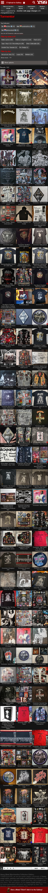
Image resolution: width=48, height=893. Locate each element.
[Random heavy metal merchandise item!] (24, 2)
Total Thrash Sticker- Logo (24, 786)
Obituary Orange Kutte (40, 387)
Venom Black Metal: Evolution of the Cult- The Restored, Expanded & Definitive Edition (8, 725)
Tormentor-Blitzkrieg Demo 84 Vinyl (8, 588)
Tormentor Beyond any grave (8, 528)
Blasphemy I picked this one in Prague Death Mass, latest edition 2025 (39, 265)
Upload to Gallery (14, 3)
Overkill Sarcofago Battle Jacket (8, 825)
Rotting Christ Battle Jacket (24, 345)
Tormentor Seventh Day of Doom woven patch (40, 703)
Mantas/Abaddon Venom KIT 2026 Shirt (8, 264)
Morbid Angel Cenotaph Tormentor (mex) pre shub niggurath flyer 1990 (40, 225)
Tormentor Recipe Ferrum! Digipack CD (40, 86)
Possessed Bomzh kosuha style (24, 444)
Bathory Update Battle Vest (39, 607)
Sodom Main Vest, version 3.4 (24, 684)
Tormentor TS (40, 304)
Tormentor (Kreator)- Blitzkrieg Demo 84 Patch (24, 507)
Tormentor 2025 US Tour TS (39, 407)
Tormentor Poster (8, 167)
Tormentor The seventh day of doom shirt (40, 486)
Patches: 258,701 (20, 7)
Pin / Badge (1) (23, 47)
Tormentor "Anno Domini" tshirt (8, 844)
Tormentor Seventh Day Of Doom (8, 645)
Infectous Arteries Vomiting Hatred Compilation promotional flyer (8, 507)
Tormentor (24, 325)
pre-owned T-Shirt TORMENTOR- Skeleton (23, 145)
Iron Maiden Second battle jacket (24, 366)
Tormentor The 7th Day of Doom (8, 607)
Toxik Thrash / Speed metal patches (8, 223)
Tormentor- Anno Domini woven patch (8, 444)
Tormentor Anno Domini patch (24, 844)
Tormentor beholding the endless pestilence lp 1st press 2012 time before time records (40, 147)
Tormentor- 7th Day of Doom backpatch (40, 805)
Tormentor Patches (24, 528)
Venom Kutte (8, 426)
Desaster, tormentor (40, 664)
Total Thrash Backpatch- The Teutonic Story (8, 805)
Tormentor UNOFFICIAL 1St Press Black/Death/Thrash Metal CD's (40, 466)
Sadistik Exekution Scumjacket (39, 723)
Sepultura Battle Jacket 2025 (40, 528)
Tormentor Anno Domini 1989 (24, 825)
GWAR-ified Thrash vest (8, 766)
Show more (4, 57)
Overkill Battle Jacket (8, 683)
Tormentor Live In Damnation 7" (40, 125)
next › (37, 868)
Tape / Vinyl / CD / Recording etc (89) (12, 43)
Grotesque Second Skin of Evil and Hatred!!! (24, 464)
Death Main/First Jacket (24, 626)
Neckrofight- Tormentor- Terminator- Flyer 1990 (8, 464)
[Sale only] (24, 136)
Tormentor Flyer (8, 185)
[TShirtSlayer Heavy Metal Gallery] (41, 2)
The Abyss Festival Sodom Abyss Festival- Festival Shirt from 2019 (8, 306)
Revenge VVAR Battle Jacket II (8, 345)
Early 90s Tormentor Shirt (40, 588)
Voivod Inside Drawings (24, 426)
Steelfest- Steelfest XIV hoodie (24, 223)
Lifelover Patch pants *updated (40, 864)
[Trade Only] (24, 835)
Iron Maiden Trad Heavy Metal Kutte (8, 326)
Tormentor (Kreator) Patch (24, 568)
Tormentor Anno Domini (24, 644)
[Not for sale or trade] (8, 77)
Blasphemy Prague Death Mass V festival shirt (39, 346)
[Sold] (40, 835)
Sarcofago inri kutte (24, 285)
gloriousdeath (10, 30)
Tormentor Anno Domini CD (24, 106)
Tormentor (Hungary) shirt (8, 568)
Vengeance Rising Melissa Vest (24, 548)
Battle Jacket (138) (7, 39)
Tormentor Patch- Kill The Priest (40, 568)
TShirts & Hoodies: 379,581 (8, 7)
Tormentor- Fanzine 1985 (24, 588)
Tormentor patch (8, 244)
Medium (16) (29, 54)
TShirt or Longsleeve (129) (23, 39)
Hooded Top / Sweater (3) (9, 47)
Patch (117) (37, 39)
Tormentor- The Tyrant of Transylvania (8, 486)
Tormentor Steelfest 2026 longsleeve (24, 245)
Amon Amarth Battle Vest (40, 824)
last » (43, 868)
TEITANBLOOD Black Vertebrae (8, 285)
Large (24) (20, 54)
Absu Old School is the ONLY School (24, 607)
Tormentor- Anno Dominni (8, 145)
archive (8, 26)
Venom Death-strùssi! (23, 766)
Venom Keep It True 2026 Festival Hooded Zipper (24, 265)
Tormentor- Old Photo (8, 626)
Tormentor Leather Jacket (8, 703)
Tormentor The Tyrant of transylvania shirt (24, 486)
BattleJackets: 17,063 (31, 7)
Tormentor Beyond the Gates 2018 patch (8, 407)
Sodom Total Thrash (40, 683)
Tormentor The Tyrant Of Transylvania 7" (23, 125)
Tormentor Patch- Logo (8, 746)
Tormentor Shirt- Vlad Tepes (24, 723)
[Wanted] (24, 694)
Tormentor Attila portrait (40, 244)
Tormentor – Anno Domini (24, 864)
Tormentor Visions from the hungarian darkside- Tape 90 (40, 367)
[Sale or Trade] (24, 77)
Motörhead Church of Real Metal (24, 387)
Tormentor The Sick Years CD (8, 106)
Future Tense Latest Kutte (24, 407)
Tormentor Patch (24, 167)
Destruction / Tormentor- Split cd (8, 366)
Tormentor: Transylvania (40, 844)
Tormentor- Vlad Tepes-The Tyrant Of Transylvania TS (40, 549)
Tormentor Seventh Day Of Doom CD (8, 125)
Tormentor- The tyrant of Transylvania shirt (40, 747)
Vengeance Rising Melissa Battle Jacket (8, 548)
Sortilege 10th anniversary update (24, 203)
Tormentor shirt (39, 426)
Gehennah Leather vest (40, 626)
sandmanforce (26, 26)
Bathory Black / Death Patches (24, 86)
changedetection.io (7, 13)
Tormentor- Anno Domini (40, 203)
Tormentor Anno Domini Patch (40, 326)
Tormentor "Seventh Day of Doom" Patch (8, 86)
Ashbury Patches (8, 863)
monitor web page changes (27, 11)
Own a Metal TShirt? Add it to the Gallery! (26, 890)
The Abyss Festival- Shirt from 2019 (40, 285)
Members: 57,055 (42, 7)
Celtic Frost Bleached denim (8, 203)
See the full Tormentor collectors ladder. (12, 33)
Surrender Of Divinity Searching (24, 703)
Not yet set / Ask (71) (7, 54)
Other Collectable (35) (32, 43)
